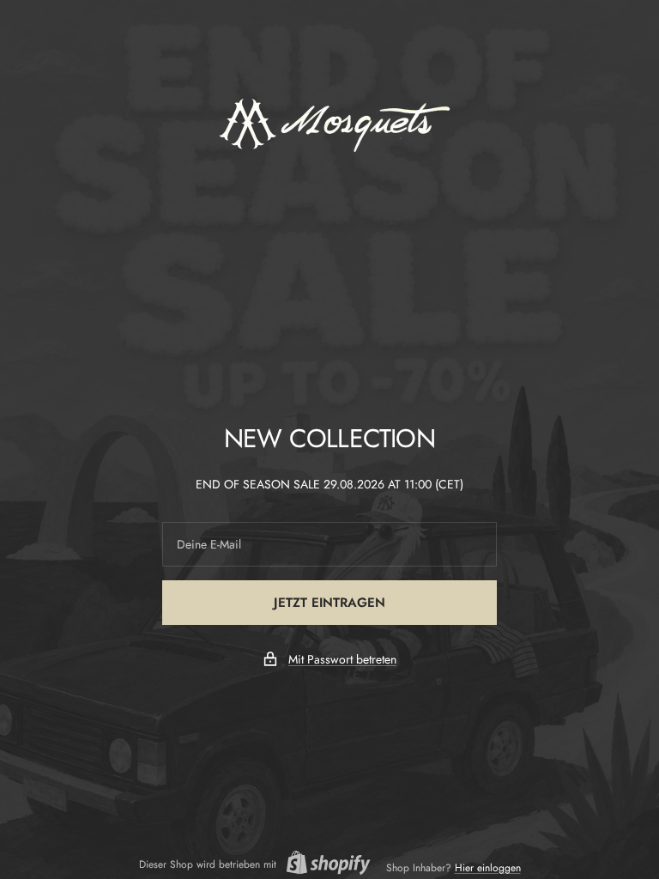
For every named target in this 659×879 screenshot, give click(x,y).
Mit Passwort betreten (342, 659)
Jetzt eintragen (329, 602)
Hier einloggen (488, 868)
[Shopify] (323, 865)
